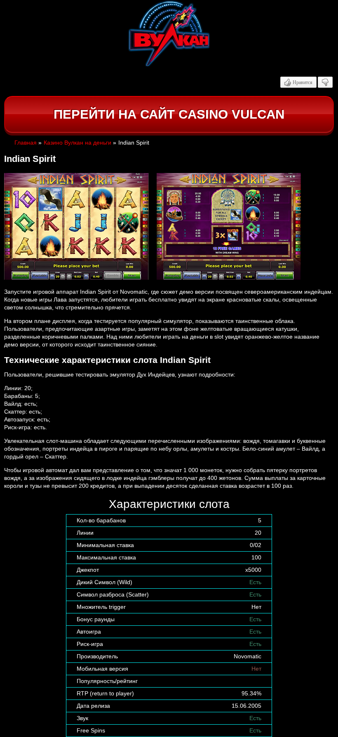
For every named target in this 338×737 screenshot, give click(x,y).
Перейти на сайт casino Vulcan (169, 114)
